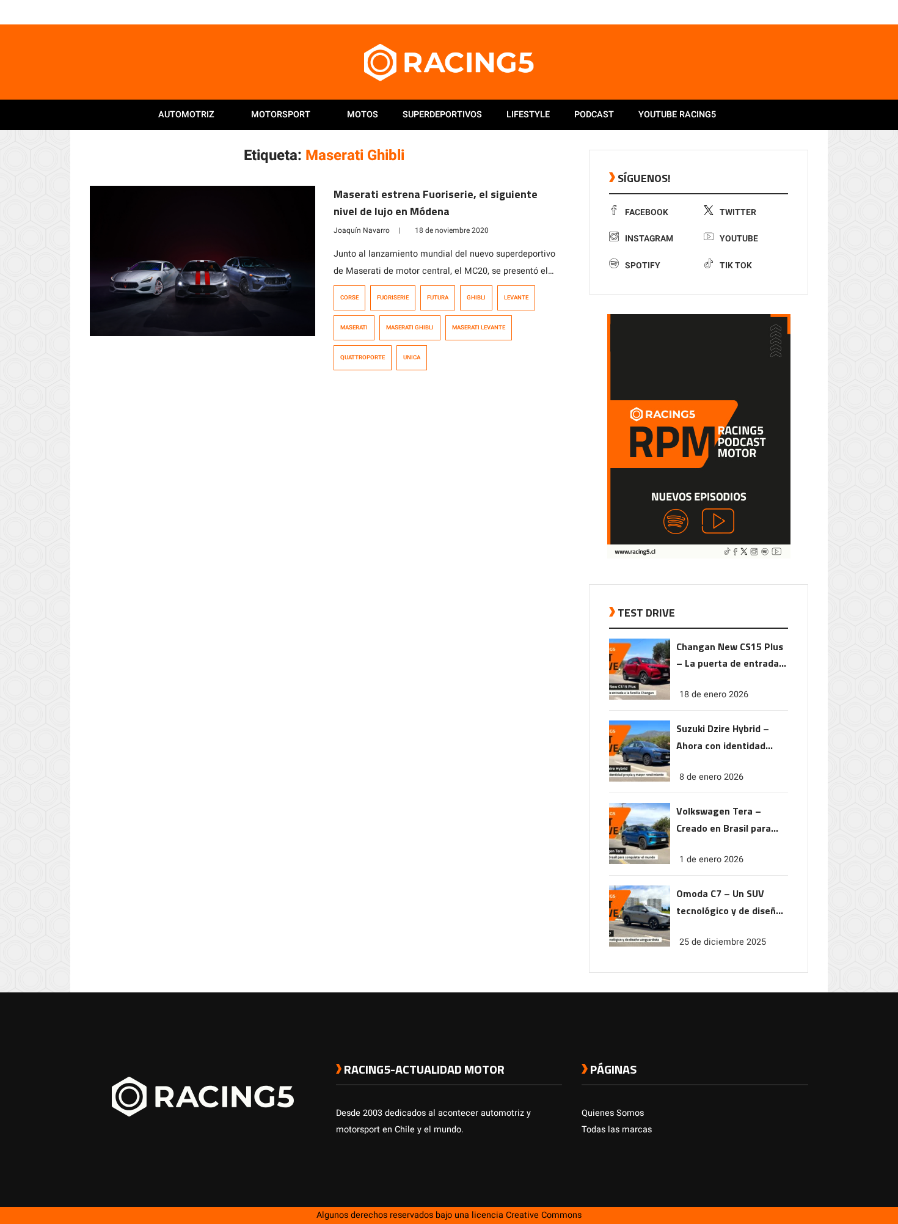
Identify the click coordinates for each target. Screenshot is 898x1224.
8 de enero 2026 (711, 777)
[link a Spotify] (790, 11)
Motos (362, 114)
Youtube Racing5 (677, 114)
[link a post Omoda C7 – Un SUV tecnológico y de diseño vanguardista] (639, 943)
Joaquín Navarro (362, 230)
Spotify (642, 265)
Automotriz (186, 114)
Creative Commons (544, 1215)
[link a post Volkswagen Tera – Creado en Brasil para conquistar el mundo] (639, 861)
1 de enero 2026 (711, 859)
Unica (411, 357)
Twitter (738, 212)
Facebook (646, 212)
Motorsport (280, 114)
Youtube (739, 238)
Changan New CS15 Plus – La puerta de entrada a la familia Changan (731, 656)
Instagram (649, 238)
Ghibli (476, 297)
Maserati (354, 327)
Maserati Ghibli (410, 327)
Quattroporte (362, 357)
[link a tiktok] (802, 11)
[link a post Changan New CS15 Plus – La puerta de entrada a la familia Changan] (639, 697)
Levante (516, 297)
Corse (349, 297)
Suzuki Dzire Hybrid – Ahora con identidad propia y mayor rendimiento (722, 738)
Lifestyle (528, 114)
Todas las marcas (617, 1129)
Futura (437, 297)
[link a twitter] (753, 11)
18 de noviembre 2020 (452, 230)
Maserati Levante (478, 327)
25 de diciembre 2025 (722, 942)
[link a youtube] (778, 11)
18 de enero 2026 (713, 694)
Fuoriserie (393, 297)
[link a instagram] (765, 11)
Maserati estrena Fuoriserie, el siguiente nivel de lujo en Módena (436, 202)
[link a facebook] (741, 11)
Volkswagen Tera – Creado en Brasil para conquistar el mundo (723, 820)
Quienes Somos (613, 1113)
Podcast (594, 114)
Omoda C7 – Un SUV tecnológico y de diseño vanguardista (728, 903)
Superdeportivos (442, 114)
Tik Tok (736, 265)
